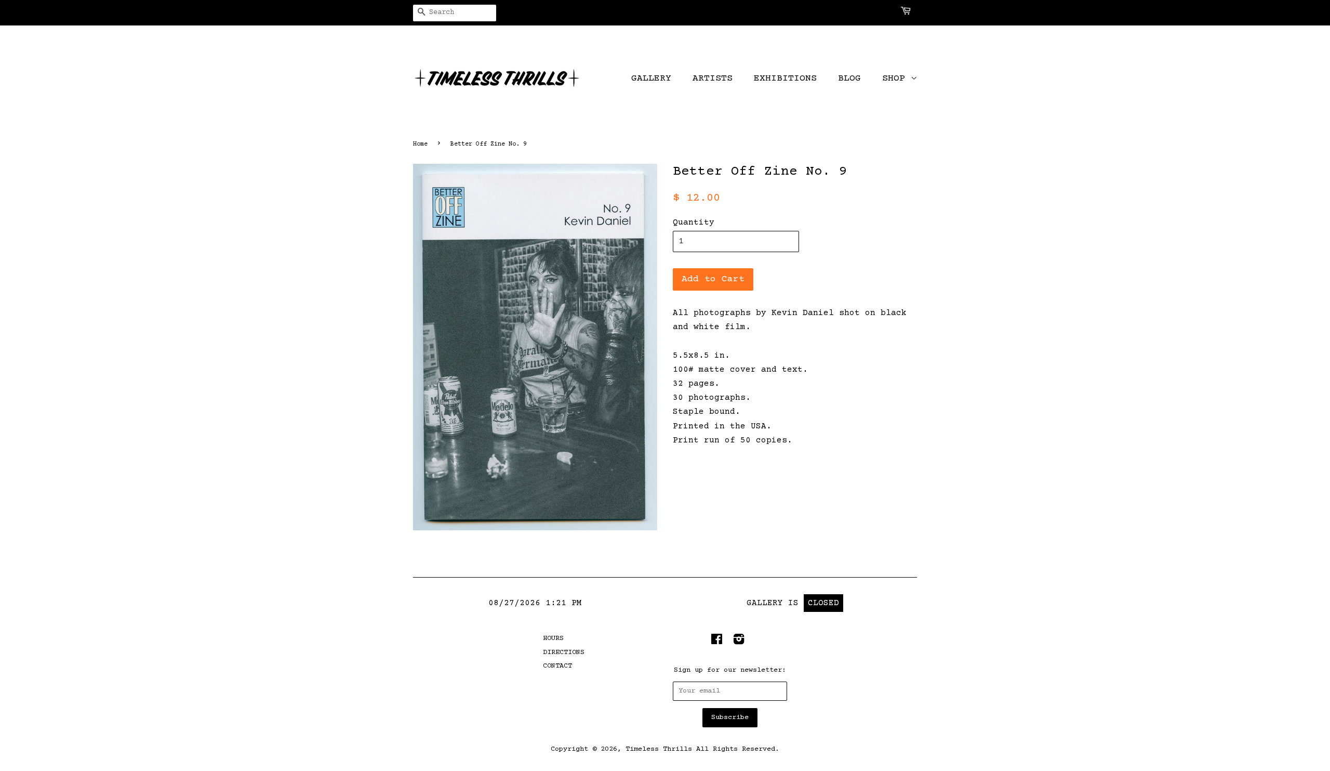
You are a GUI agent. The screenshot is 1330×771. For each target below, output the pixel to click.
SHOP (896, 78)
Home (420, 144)
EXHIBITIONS (785, 78)
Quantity (693, 222)
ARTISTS (713, 78)
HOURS (553, 638)
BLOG (849, 78)
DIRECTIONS (563, 652)
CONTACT (557, 666)
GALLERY (651, 78)
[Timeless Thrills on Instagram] (738, 642)
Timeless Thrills (659, 749)
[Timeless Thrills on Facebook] (717, 642)
